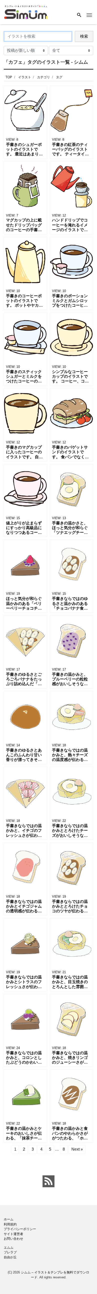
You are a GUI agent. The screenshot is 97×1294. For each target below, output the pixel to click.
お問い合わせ (13, 1238)
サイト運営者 (13, 1234)
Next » (77, 1149)
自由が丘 (10, 1257)
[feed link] (48, 1181)
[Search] (79, 15)
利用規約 (10, 1224)
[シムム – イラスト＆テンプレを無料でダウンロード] (26, 12)
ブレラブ (10, 1252)
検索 (84, 36)
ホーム (8, 1219)
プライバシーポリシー (20, 1229)
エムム (8, 1247)
